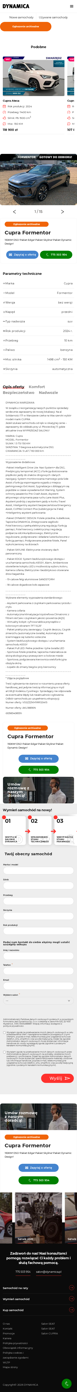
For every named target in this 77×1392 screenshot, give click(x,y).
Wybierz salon (10, 995)
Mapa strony (10, 1367)
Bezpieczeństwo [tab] (18, 392)
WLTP (6, 1362)
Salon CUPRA (49, 1333)
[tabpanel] (38, 179)
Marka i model (10, 864)
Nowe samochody (21, 17)
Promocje (9, 1333)
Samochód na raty (15, 1288)
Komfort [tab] (37, 387)
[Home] (16, 6)
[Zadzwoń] (67, 1384)
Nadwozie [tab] (48, 392)
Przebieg (8, 895)
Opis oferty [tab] (13, 387)
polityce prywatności (13, 1026)
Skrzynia (7, 910)
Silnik (6, 879)
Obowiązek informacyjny (18, 1347)
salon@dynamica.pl (48, 1271)
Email (6, 980)
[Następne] (62, 212)
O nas (6, 1323)
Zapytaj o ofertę (22, 254)
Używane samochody (53, 17)
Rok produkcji (10, 925)
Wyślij (56, 1078)
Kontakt (7, 1328)
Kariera (7, 1338)
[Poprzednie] (14, 212)
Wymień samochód (16, 1299)
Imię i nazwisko (11, 950)
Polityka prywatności (15, 1343)
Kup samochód (13, 1310)
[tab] (36, 212)
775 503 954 (59, 254)
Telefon (7, 965)
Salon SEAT (48, 1323)
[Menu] (71, 6)
